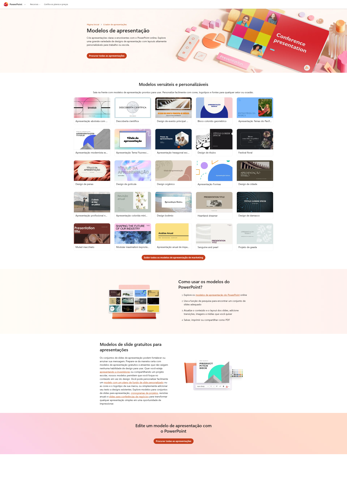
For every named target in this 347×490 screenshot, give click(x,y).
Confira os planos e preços (56, 4)
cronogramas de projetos (144, 393)
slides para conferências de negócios (129, 396)
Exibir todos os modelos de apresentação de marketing (173, 257)
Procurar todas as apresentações (106, 55)
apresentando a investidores (115, 371)
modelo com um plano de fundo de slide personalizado (134, 382)
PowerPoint (16, 4)
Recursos (34, 4)
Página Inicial (93, 24)
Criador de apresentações (115, 24)
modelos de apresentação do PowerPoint (218, 294)
